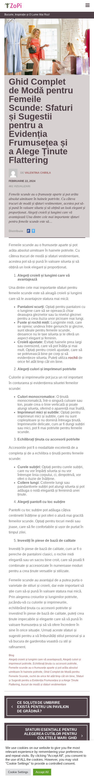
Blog (11, 655)
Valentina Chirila (38, 172)
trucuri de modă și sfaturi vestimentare (43, 684)
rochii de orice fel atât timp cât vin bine (52, 676)
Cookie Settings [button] (18, 772)
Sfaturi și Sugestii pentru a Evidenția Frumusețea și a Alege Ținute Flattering (46, 680)
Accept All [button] (42, 772)
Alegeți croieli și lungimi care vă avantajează (35, 659)
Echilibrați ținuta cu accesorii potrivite (55, 663)
